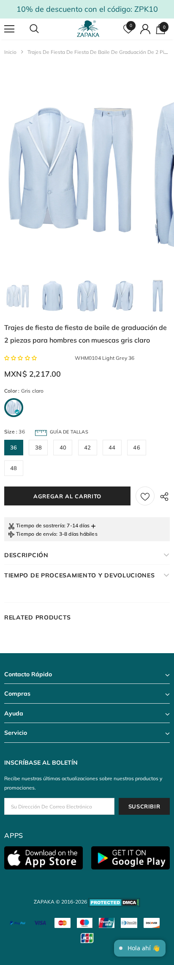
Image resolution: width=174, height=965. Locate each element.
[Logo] (88, 28)
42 (87, 447)
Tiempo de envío (36, 534)
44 (112, 447)
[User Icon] (145, 29)
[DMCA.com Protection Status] (114, 902)
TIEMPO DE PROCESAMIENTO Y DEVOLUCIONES (79, 575)
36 (13, 447)
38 (38, 447)
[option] (70, 168)
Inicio (10, 52)
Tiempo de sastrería (40, 525)
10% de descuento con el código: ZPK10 (87, 9)
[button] (21, 358)
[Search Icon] (42, 29)
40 (63, 447)
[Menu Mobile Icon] (9, 29)
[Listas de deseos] (145, 495)
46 (136, 447)
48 (13, 468)
